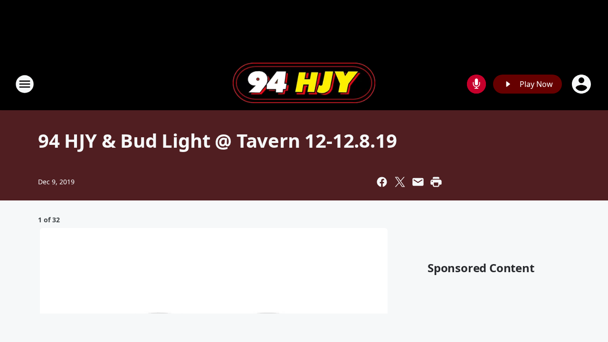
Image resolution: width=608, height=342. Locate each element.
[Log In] (582, 84)
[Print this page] (436, 182)
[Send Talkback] (476, 84)
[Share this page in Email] (418, 182)
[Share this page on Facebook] (382, 182)
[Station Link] (304, 84)
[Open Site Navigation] (24, 84)
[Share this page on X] (400, 182)
